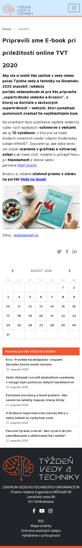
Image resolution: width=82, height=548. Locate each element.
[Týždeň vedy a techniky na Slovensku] (17, 10)
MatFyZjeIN (26, 165)
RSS (41, 521)
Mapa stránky (41, 526)
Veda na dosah (33, 179)
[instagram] (50, 510)
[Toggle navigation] (74, 8)
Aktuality (23, 28)
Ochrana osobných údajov (41, 530)
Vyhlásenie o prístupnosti (41, 535)
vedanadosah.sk (26, 235)
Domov (6, 28)
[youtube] (42, 510)
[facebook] (33, 510)
